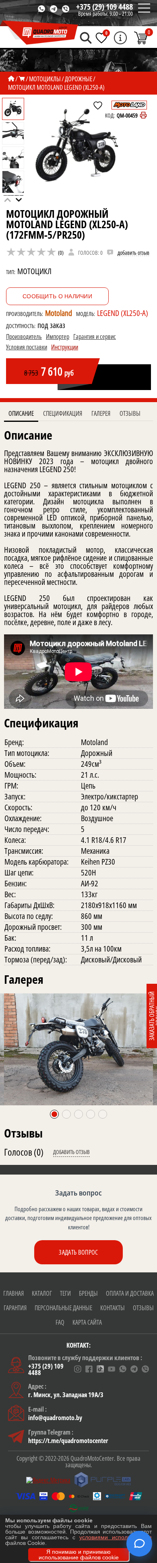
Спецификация (62, 413)
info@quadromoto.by (55, 1417)
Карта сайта (87, 1322)
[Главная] (11, 78)
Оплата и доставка (130, 1293)
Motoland (58, 313)
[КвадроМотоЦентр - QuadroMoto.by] (39, 33)
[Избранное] (101, 37)
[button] (19, 200)
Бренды (88, 1293)
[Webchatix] (139, 1544)
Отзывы (130, 413)
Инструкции (64, 347)
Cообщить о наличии (57, 296)
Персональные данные (63, 1307)
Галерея (100, 413)
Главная (13, 1293)
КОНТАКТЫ (112, 1307)
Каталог (42, 1293)
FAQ (60, 1322)
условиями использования (115, 1537)
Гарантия (15, 1307)
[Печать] (143, 115)
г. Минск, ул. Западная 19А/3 (65, 1395)
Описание (21, 413)
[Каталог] (22, 78)
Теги (65, 1293)
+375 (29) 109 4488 (104, 6)
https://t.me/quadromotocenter (68, 1440)
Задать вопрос (78, 1252)
